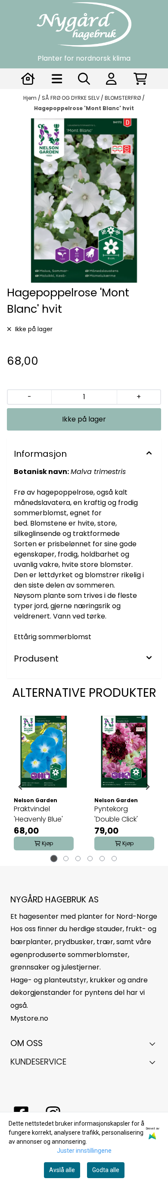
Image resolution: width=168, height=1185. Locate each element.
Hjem (30, 98)
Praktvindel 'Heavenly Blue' (38, 814)
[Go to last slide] (21, 787)
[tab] (54, 858)
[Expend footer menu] (154, 1062)
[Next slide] (147, 787)
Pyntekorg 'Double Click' (116, 814)
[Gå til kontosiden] (28, 78)
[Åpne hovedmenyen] (57, 78)
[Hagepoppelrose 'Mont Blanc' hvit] (84, 200)
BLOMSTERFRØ (123, 98)
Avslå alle (62, 1170)
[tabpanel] (44, 787)
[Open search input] (84, 79)
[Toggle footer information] (154, 1043)
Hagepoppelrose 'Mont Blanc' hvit (84, 108)
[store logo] (84, 24)
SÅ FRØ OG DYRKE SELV (71, 98)
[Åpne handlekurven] (140, 78)
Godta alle (105, 1170)
